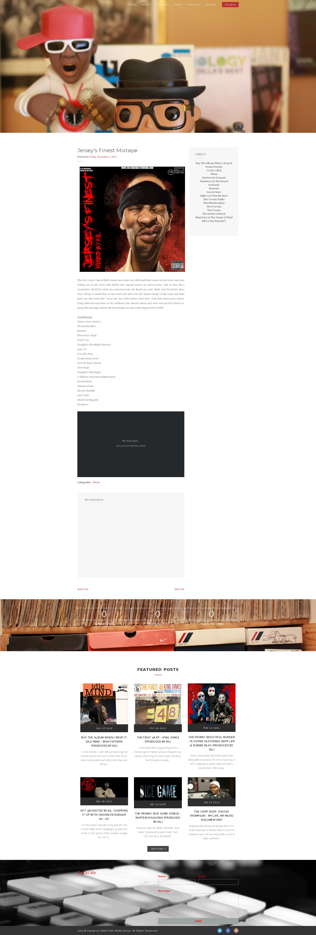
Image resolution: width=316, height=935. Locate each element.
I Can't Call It (214, 170)
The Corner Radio (214, 199)
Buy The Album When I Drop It (214, 163)
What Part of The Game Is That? (214, 217)
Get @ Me (230, 4)
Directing (193, 4)
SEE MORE (157, 848)
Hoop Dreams (214, 166)
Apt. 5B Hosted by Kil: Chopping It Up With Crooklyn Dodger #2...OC (104, 814)
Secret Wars (214, 192)
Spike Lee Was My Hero (214, 195)
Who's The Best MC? (214, 221)
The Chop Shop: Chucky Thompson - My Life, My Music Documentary (212, 815)
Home (132, 4)
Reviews (211, 4)
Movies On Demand (214, 177)
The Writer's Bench (213, 213)
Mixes (178, 4)
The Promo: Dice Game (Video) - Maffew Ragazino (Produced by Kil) (158, 817)
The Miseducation (214, 202)
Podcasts (162, 4)
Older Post (179, 589)
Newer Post (83, 589)
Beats (145, 4)
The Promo (214, 210)
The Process (214, 206)
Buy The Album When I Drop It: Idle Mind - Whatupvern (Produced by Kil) (104, 741)
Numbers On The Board (214, 181)
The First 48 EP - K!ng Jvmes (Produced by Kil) (158, 739)
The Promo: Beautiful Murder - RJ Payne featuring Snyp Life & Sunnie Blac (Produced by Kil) (211, 743)
